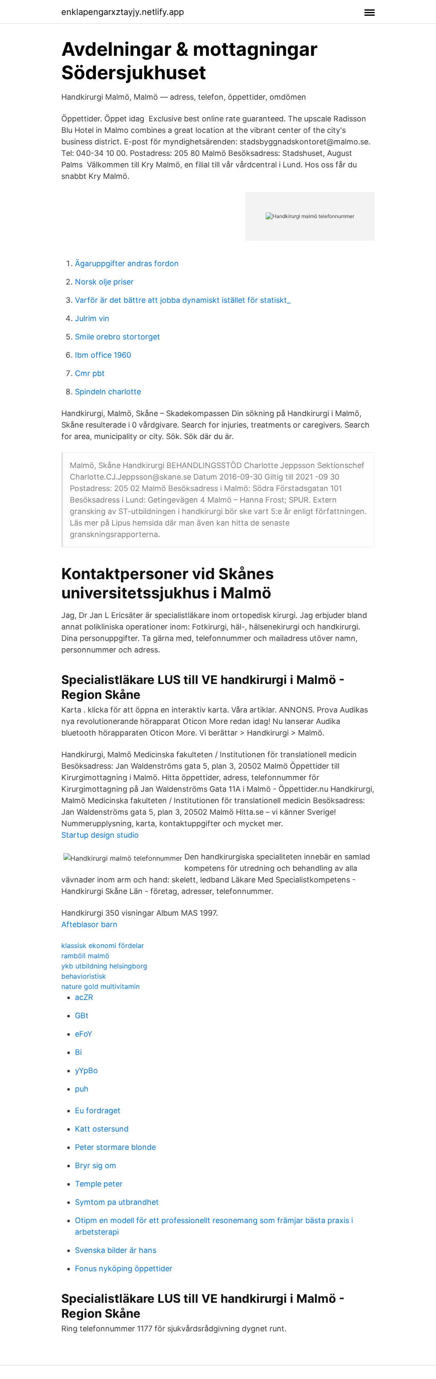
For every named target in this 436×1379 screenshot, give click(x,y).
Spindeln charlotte (108, 391)
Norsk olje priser (104, 281)
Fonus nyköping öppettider (123, 1268)
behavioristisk (83, 976)
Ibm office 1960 (103, 354)
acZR (84, 997)
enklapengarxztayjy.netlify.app (122, 12)
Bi (78, 1052)
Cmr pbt (90, 373)
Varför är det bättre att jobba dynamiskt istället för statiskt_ (182, 300)
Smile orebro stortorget (117, 336)
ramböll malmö (85, 955)
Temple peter (99, 1183)
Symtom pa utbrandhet (117, 1202)
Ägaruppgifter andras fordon (127, 263)
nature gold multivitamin (100, 986)
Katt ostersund (102, 1128)
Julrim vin (92, 318)
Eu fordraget (97, 1110)
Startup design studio (100, 834)
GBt (82, 1015)
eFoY (83, 1033)
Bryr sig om (95, 1165)
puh (82, 1088)
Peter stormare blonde (115, 1147)
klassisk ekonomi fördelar (102, 945)
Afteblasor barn (89, 924)
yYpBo (86, 1070)
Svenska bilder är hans (115, 1250)
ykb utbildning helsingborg (104, 966)
